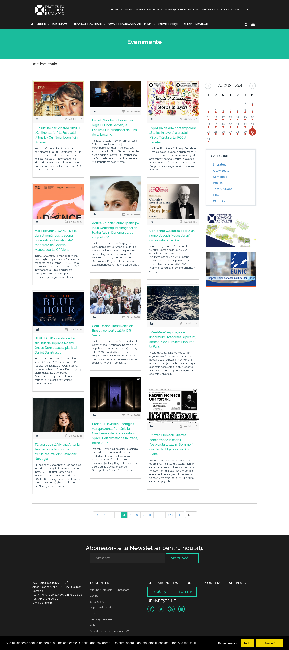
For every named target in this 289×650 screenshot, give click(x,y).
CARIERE (251, 10)
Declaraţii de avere (101, 619)
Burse (188, 24)
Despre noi (142, 10)
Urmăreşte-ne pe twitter (172, 592)
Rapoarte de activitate (102, 607)
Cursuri (129, 10)
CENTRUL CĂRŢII (168, 24)
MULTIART (220, 201)
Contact (239, 10)
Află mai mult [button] (187, 642)
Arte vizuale (221, 170)
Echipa (94, 595)
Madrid (41, 24)
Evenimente (59, 24)
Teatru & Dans (222, 189)
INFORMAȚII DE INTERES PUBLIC (180, 10)
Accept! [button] (269, 642)
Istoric (93, 613)
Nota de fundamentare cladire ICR (110, 631)
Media (156, 10)
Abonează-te (182, 558)
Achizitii (94, 625)
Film (216, 195)
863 (170, 514)
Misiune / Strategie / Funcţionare (109, 589)
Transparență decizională (215, 10)
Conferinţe (220, 176)
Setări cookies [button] (227, 642)
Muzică (218, 182)
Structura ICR (98, 601)
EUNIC (148, 24)
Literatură (219, 164)
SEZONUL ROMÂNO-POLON (124, 24)
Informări (201, 24)
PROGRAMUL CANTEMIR (88, 24)
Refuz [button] (248, 642)
